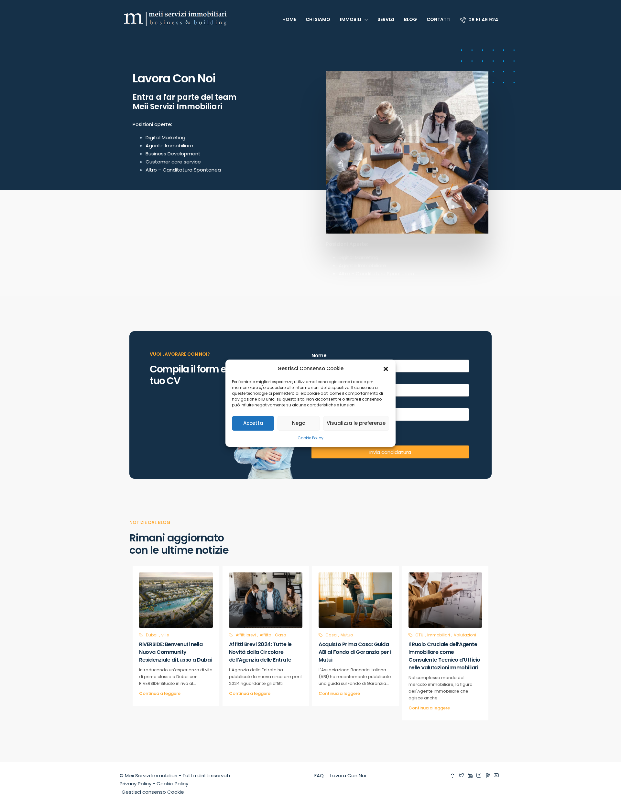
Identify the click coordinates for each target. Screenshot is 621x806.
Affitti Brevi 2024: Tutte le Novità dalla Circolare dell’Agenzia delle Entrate (260, 652)
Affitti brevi (246, 635)
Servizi (385, 19)
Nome (319, 355)
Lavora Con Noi (348, 775)
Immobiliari (438, 635)
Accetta (253, 423)
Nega (299, 423)
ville (165, 635)
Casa (280, 635)
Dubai (152, 635)
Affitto (265, 635)
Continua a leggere (159, 693)
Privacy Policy (135, 783)
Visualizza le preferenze (356, 423)
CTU (419, 635)
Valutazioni (465, 635)
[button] (386, 368)
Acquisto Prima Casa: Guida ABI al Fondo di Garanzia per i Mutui (355, 652)
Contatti (439, 19)
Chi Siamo (318, 19)
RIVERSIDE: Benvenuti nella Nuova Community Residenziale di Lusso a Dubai (175, 652)
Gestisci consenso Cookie (153, 792)
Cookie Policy (310, 438)
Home (289, 19)
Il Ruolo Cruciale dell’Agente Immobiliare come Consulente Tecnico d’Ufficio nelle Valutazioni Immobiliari (444, 656)
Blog (410, 19)
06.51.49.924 (482, 19)
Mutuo (347, 635)
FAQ (319, 775)
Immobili (350, 19)
